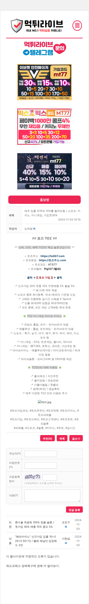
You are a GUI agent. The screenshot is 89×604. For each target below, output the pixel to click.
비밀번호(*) (14, 465)
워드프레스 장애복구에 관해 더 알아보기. (33, 565)
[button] (28, 228)
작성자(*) (15, 453)
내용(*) (13, 495)
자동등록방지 (14, 479)
